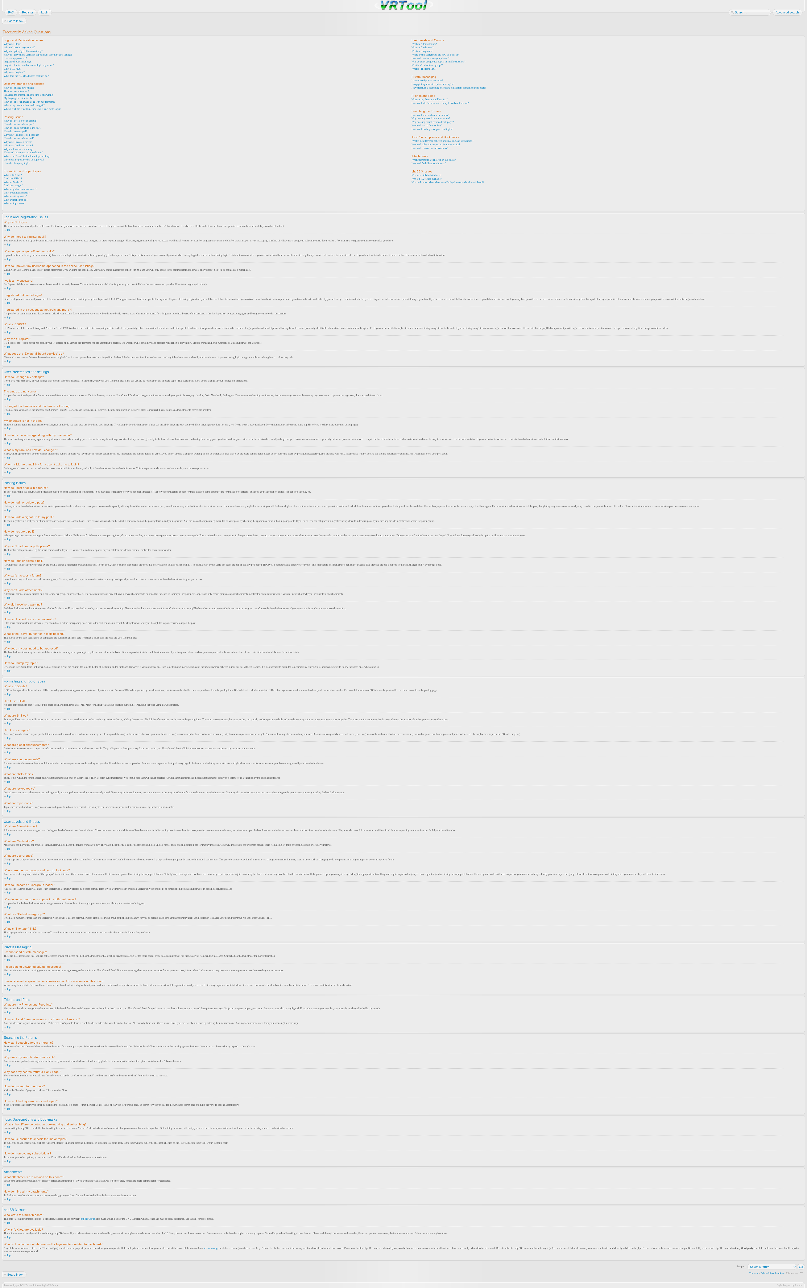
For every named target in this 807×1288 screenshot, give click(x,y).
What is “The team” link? (423, 68)
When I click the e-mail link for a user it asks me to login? (32, 108)
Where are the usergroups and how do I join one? (435, 54)
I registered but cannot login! (18, 61)
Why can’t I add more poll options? (21, 134)
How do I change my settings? (19, 87)
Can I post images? (13, 185)
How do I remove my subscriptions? (429, 148)
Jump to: (741, 1266)
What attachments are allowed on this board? (433, 159)
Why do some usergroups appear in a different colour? (438, 61)
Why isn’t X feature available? (426, 178)
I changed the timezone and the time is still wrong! (29, 94)
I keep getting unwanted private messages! (432, 84)
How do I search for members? (426, 125)
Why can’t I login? (13, 43)
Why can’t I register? (14, 72)
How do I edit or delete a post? (19, 124)
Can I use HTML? (13, 178)
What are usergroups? (422, 51)
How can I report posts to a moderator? (23, 152)
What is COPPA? (12, 68)
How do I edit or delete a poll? (19, 138)
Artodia (798, 1285)
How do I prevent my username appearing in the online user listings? (38, 54)
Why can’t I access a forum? (18, 141)
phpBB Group (88, 1218)
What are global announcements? (20, 189)
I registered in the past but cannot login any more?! (29, 65)
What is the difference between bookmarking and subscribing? (442, 140)
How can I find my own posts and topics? (432, 129)
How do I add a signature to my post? (22, 127)
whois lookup (211, 1248)
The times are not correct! (16, 91)
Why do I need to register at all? (19, 47)
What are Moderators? (422, 47)
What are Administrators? (424, 43)
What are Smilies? (13, 182)
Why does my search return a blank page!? (432, 122)
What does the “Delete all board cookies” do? (26, 75)
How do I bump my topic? (17, 163)
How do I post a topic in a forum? (20, 120)
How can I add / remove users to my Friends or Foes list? (440, 103)
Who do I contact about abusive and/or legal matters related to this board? (447, 182)
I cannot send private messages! (427, 80)
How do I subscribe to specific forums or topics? (435, 144)
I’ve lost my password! (15, 58)
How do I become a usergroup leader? (430, 58)
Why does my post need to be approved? (24, 159)
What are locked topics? (15, 199)
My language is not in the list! (18, 98)
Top (9, 230)
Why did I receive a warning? (18, 149)
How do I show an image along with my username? (29, 101)
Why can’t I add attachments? (18, 145)
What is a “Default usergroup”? (427, 65)
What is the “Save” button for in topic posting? (27, 156)
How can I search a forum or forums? (430, 115)
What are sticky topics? (15, 196)
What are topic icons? (14, 203)
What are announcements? (17, 192)
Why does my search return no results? (430, 118)
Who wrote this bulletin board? (426, 175)
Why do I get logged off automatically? (23, 51)
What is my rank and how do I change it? (24, 105)
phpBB (19, 1285)
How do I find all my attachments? (428, 163)
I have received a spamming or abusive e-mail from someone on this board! (448, 87)
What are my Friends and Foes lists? (429, 99)
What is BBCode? (13, 175)
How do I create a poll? (15, 131)
